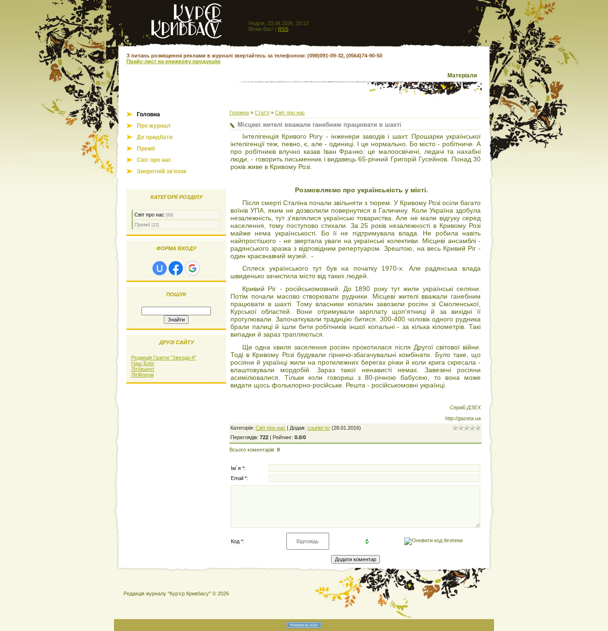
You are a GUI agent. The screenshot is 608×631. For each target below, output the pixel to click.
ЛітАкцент (142, 369)
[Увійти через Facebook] (176, 268)
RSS (283, 29)
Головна (239, 112)
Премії (142, 224)
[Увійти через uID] (159, 268)
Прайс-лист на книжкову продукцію (173, 61)
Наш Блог (142, 363)
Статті (262, 112)
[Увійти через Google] (192, 268)
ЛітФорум (142, 374)
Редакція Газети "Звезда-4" (163, 357)
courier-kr (318, 428)
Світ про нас (149, 214)
